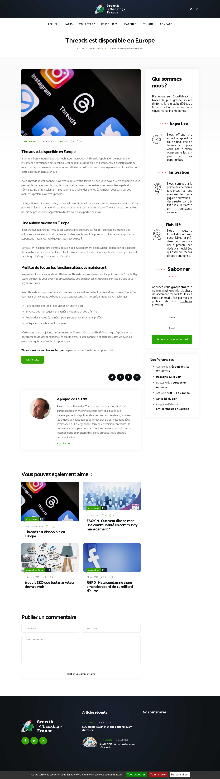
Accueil (80, 48)
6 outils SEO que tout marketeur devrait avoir (50, 585)
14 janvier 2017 (32, 577)
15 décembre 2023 (48, 141)
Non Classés (88, 722)
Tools (40, 570)
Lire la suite (32, 359)
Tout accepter (136, 774)
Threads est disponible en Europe (45, 534)
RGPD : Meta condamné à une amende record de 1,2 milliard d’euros (110, 587)
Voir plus (61, 443)
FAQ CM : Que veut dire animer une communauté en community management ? (112, 525)
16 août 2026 (121, 740)
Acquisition (29, 141)
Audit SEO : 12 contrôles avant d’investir (118, 746)
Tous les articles (95, 49)
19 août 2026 (104, 722)
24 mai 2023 (92, 577)
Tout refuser (158, 774)
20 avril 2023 (93, 515)
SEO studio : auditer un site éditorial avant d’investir (107, 728)
